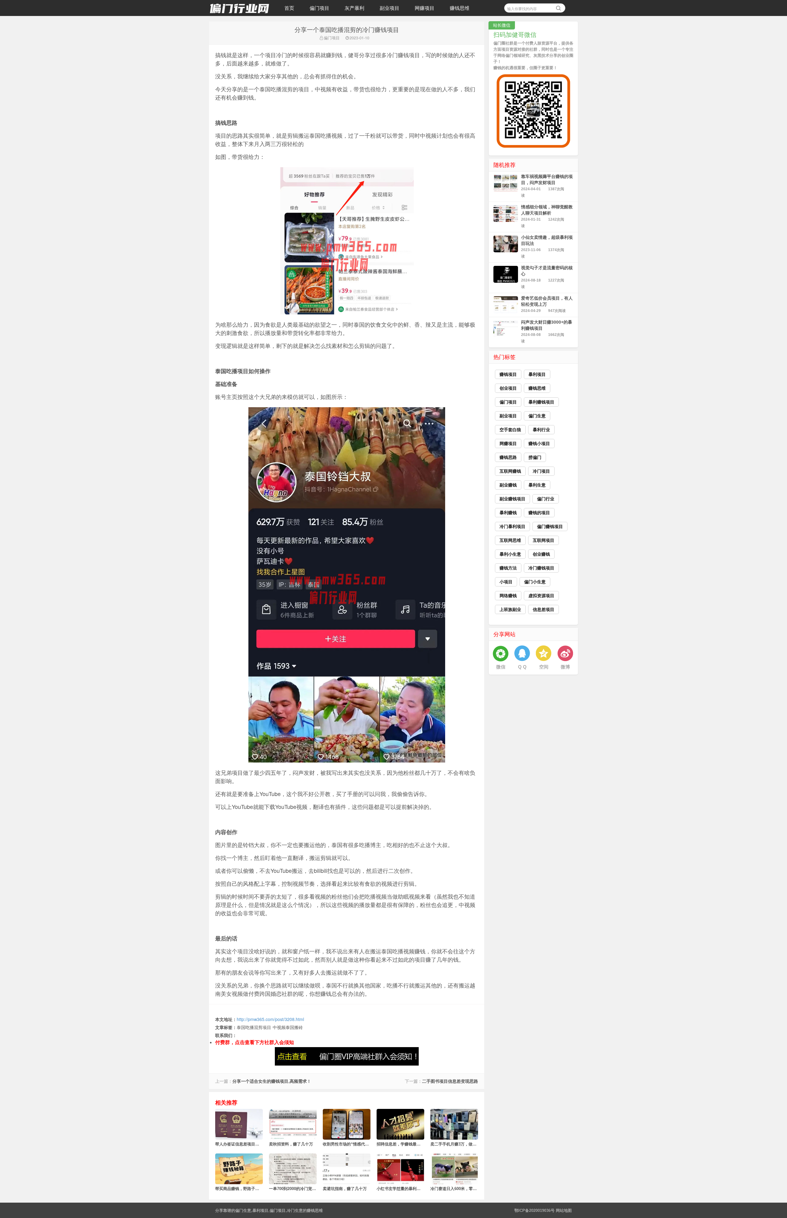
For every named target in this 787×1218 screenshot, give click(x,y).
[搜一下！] (558, 7)
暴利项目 (260, 1210)
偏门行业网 (240, 8)
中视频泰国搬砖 (288, 1027)
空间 (543, 666)
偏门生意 (243, 1210)
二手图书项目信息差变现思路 (450, 1081)
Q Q (522, 666)
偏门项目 (319, 7)
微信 (500, 666)
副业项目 (389, 7)
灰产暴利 (354, 7)
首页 (289, 7)
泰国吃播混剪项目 (254, 1027)
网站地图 (564, 1210)
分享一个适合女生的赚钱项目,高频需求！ (271, 1081)
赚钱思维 (459, 7)
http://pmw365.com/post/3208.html (270, 1019)
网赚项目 (424, 7)
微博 (565, 666)
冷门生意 (295, 1210)
